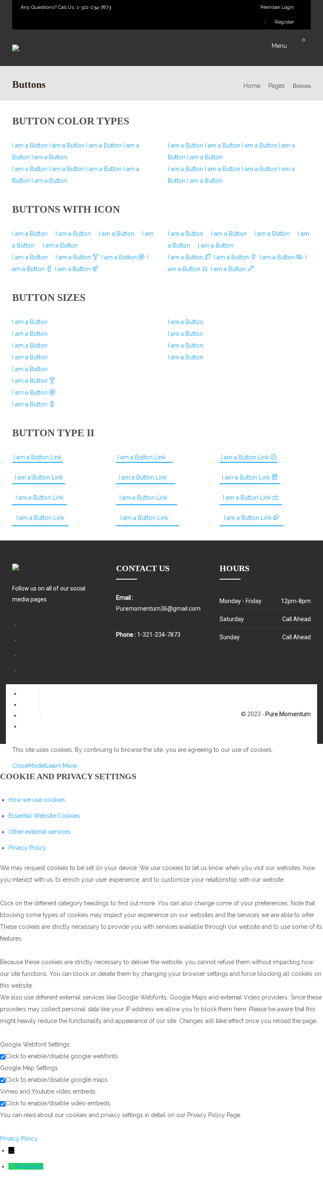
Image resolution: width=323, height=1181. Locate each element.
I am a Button (30, 145)
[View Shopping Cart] (308, 46)
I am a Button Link (37, 457)
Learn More (61, 765)
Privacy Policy (27, 847)
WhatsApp (29, 1166)
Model (37, 765)
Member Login (276, 7)
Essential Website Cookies (44, 815)
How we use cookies (36, 799)
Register (283, 22)
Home (252, 85)
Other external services (39, 831)
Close (20, 765)
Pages (276, 85)
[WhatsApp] (11, 1166)
